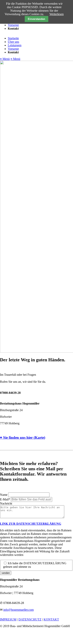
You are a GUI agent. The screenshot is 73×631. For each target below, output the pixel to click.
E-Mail (5, 499)
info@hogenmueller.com (18, 609)
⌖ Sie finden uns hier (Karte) (22, 437)
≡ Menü (5, 59)
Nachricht (6, 503)
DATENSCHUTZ (29, 619)
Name (4, 494)
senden (6, 572)
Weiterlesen (56, 14)
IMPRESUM (8, 619)
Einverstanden (36, 19)
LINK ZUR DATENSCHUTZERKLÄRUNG (30, 523)
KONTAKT (51, 619)
